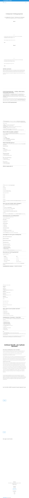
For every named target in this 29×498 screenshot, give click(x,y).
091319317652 (14, 488)
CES (4, 432)
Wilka (4, 400)
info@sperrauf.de (14, 489)
